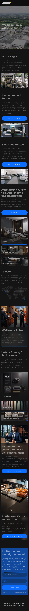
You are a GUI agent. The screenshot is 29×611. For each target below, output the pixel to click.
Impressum (7, 603)
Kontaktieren (14, 587)
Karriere (22, 603)
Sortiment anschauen (14, 471)
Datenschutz (15, 603)
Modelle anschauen (14, 118)
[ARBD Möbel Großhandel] (6, 3)
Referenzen (14, 212)
